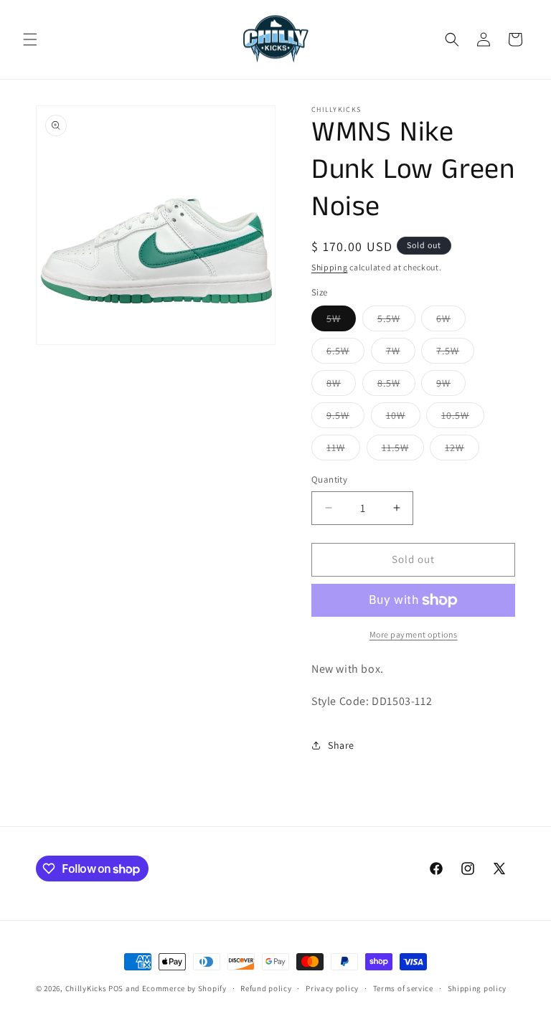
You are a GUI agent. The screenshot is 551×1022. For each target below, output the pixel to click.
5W (341, 321)
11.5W (403, 450)
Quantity (329, 479)
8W (341, 386)
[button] (30, 39)
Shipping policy (477, 988)
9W (451, 386)
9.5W (345, 418)
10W (403, 418)
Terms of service (403, 988)
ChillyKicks (86, 988)
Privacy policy (332, 988)
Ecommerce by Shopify (184, 988)
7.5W (455, 354)
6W (451, 321)
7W (400, 354)
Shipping (329, 267)
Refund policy (265, 988)
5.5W (396, 321)
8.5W (396, 386)
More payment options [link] (413, 634)
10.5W (462, 418)
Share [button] (341, 745)
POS (115, 988)
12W (462, 450)
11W (343, 450)
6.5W (345, 354)
